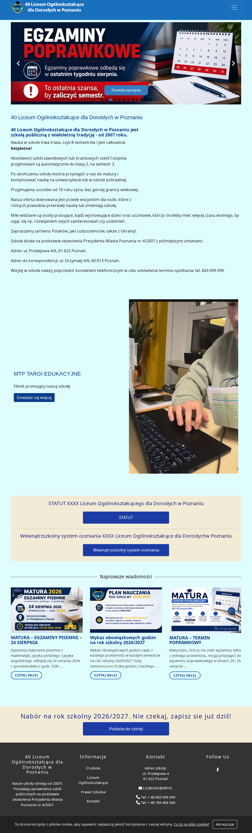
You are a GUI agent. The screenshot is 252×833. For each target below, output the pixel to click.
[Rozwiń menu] (234, 7)
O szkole (93, 768)
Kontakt (93, 801)
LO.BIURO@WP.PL (158, 788)
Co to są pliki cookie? (191, 824)
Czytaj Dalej (26, 675)
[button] (18, 63)
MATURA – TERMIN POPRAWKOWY (189, 640)
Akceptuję (225, 824)
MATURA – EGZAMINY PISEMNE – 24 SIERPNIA (46, 639)
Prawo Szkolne (93, 792)
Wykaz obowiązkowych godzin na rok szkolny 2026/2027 (123, 639)
